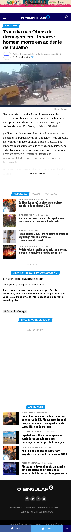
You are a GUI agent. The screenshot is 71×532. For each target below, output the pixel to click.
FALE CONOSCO (16, 507)
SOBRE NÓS (30, 507)
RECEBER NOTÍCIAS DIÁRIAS (49, 507)
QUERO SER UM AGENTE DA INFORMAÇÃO (37, 511)
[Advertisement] (35, 367)
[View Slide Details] (35, 3)
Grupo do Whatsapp (16, 311)
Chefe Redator (23, 57)
